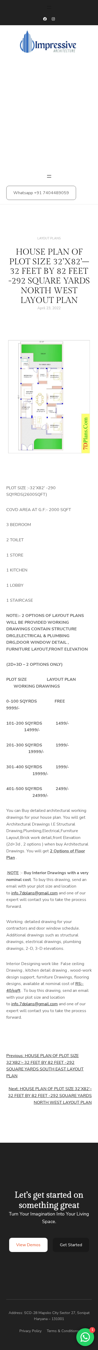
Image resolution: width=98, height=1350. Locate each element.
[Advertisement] (49, 115)
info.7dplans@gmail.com (34, 893)
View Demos (28, 1245)
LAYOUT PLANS (49, 238)
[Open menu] (49, 7)
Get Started (71, 1245)
